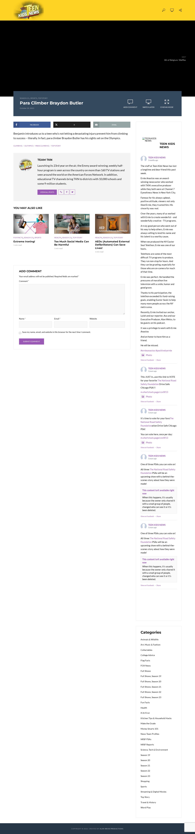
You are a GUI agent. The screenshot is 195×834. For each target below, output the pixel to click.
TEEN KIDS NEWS (156, 157)
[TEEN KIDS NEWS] (149, 139)
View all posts (47, 192)
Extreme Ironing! (24, 241)
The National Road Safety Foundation (157, 422)
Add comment (130, 107)
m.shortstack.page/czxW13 (154, 392)
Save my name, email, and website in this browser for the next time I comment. (56, 332)
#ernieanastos (148, 350)
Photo (149, 355)
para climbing (42, 146)
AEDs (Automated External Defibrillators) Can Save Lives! (112, 245)
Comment (24, 281)
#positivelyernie (164, 350)
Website (93, 318)
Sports (33, 98)
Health (57, 237)
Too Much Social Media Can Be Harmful (71, 243)
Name (22, 318)
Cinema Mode (166, 107)
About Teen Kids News (105, 10)
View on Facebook (147, 360)
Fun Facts (18, 237)
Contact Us (131, 10)
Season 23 (28, 237)
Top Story (43, 98)
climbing (17, 146)
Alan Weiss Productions (111, 829)
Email (57, 318)
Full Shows (64, 10)
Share (158, 360)
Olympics (28, 146)
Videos (80, 10)
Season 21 (24, 98)
